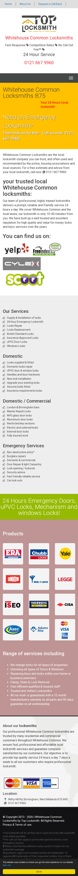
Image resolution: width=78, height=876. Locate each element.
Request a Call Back (50, 3)
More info (7, 865)
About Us (25, 3)
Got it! (39, 871)
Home (8, 3)
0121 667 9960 (39, 62)
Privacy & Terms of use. (17, 824)
